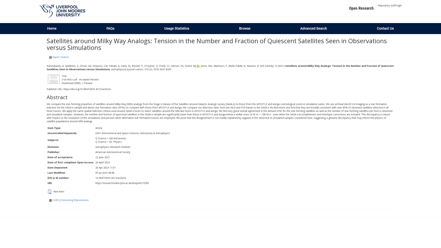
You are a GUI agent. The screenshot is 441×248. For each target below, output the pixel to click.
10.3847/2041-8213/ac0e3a (110, 178)
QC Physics (115, 141)
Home (52, 28)
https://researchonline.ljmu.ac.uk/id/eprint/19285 (122, 183)
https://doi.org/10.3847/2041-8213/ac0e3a (86, 89)
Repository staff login (390, 5)
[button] (50, 191)
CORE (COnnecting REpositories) (70, 200)
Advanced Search (313, 28)
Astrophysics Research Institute (112, 147)
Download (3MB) (71, 83)
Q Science (100, 138)
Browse (244, 28)
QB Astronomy (117, 138)
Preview (88, 83)
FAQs (110, 28)
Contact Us (385, 28)
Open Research (361, 8)
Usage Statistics (176, 28)
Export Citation (60, 57)
